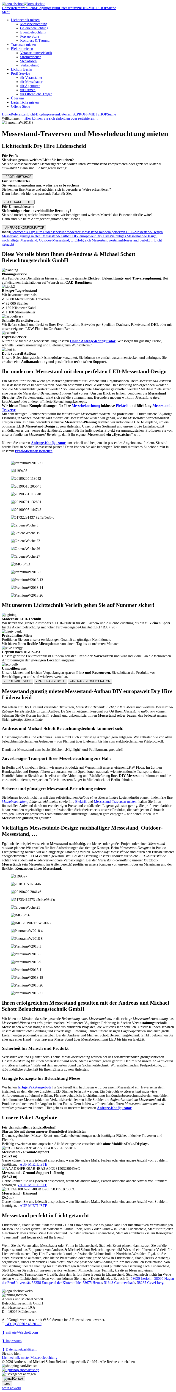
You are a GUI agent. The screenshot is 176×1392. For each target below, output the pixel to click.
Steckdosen (28, 61)
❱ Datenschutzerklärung (19, 1349)
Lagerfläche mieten (25, 102)
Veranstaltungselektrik (36, 53)
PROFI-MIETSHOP (92, 8)
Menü (6, 12)
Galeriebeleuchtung (34, 28)
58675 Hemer (92, 1283)
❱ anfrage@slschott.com (20, 1332)
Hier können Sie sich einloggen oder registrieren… (60, 118)
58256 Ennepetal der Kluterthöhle (56, 1283)
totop (7, 1383)
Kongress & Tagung (35, 40)
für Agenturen (30, 86)
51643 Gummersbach (119, 1283)
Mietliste (31, 1366)
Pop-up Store (29, 36)
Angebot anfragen (23, 1374)
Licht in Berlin (21, 69)
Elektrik (122, 406)
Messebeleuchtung (33, 24)
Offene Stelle (20, 106)
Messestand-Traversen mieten (115, 801)
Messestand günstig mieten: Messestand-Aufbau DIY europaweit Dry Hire (56, 236)
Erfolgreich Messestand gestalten (98, 240)
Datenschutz (68, 8)
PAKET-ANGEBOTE (18, 202)
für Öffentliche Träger (36, 94)
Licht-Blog (35, 8)
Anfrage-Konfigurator (48, 443)
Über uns (17, 98)
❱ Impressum (12, 1341)
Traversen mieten (23, 45)
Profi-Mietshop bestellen (33, 451)
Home (6, 8)
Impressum (51, 8)
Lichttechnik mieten (25, 20)
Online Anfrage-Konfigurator (93, 341)
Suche (111, 8)
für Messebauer (31, 82)
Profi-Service (20, 73)
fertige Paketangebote (34, 1087)
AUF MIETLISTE (32, 1164)
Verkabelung (29, 65)
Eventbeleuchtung (33, 32)
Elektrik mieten (22, 49)
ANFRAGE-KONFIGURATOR (24, 227)
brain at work (11, 1388)
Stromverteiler (30, 57)
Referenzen (19, 8)
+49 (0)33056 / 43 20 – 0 (23, 1324)
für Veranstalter (31, 77)
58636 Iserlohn (141, 1278)
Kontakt (18, 1378)
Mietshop (32, 1370)
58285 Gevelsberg (150, 1283)
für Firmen (28, 90)
